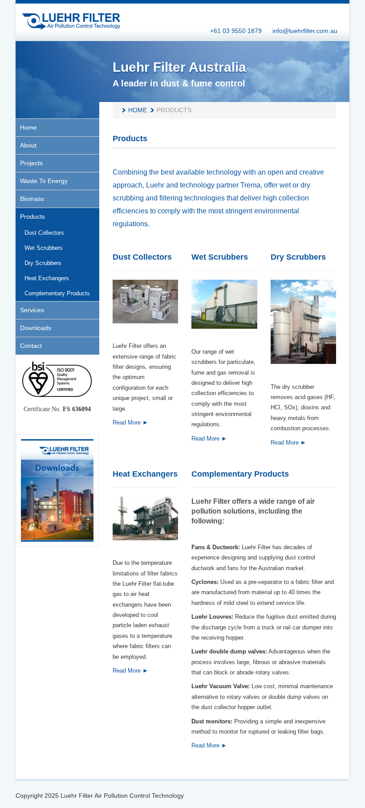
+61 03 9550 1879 (236, 30)
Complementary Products (240, 473)
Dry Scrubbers (298, 257)
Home (137, 110)
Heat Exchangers (145, 473)
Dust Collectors (142, 257)
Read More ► (130, 422)
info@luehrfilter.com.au (304, 30)
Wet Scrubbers (219, 257)
